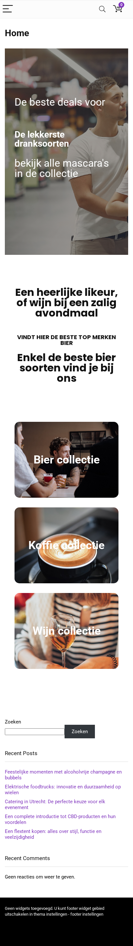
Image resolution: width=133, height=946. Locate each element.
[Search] (102, 9)
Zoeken (13, 722)
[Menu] (7, 9)
